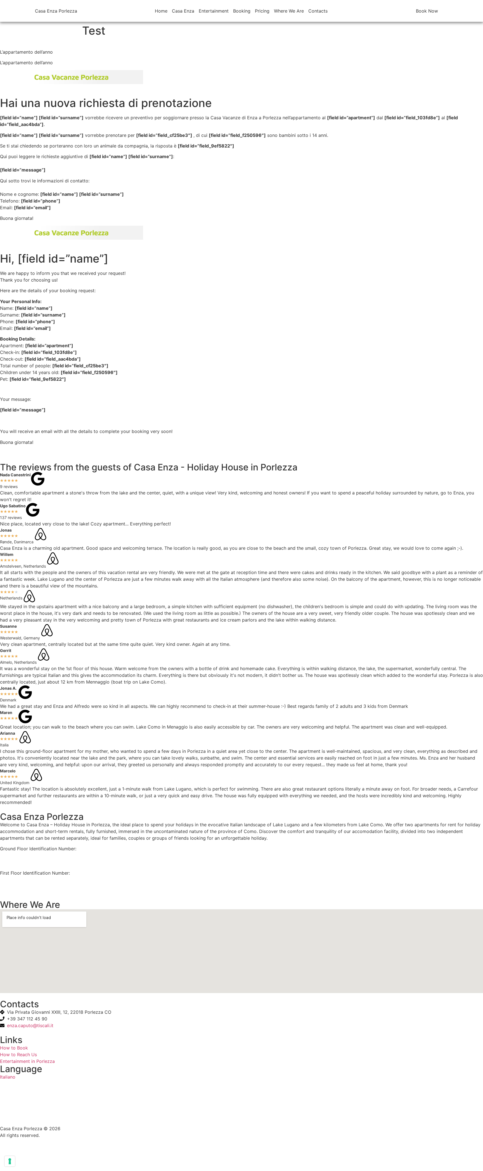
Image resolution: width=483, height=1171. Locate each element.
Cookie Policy (14, 1107)
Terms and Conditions (23, 1118)
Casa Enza (183, 11)
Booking (241, 11)
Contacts (318, 11)
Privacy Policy (15, 1096)
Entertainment (214, 11)
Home (161, 11)
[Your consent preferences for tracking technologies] (9, 1161)
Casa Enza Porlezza (56, 11)
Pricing (262, 11)
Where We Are (289, 11)
